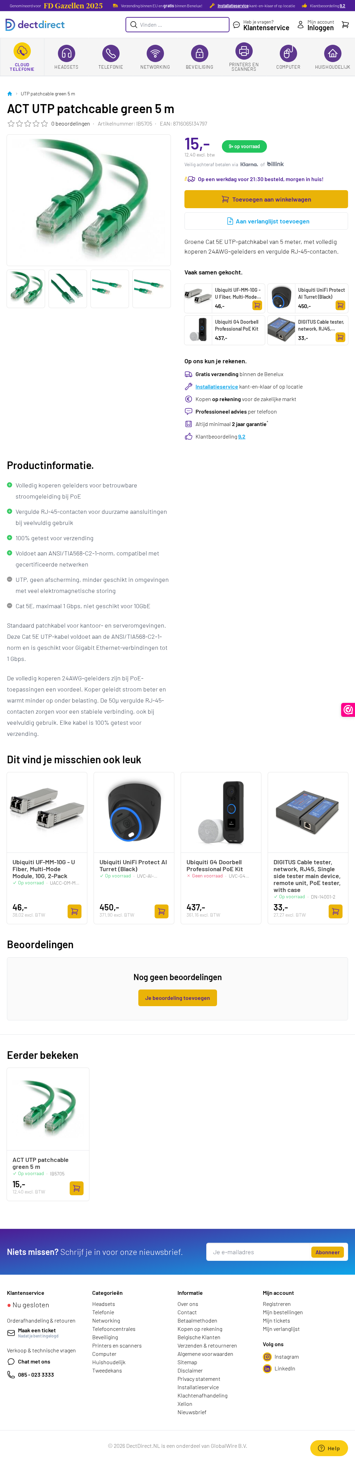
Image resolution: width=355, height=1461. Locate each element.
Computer (288, 67)
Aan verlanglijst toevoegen (273, 221)
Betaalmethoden (197, 1320)
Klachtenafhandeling (202, 1395)
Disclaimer (190, 1370)
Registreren (277, 1303)
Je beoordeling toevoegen (177, 997)
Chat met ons (34, 1361)
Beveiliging (200, 67)
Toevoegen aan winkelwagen (271, 199)
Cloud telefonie (22, 67)
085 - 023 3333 (36, 1374)
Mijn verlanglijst (281, 1328)
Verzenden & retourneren (207, 1345)
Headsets (66, 67)
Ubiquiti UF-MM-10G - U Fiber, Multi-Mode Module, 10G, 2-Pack (238, 297)
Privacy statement (199, 1378)
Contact (187, 1312)
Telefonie (110, 67)
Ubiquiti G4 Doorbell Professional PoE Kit (236, 325)
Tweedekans (107, 1370)
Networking (155, 67)
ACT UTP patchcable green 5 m (40, 1163)
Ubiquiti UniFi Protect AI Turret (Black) (321, 293)
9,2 (342, 5)
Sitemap (187, 1362)
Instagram (287, 1356)
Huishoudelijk (332, 67)
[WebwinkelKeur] (348, 709)
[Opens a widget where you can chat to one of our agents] (329, 1449)
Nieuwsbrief (192, 1412)
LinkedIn (285, 1368)
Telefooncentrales (114, 1328)
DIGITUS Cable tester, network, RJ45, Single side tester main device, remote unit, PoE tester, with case (321, 339)
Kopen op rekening (200, 1328)
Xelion (185, 1403)
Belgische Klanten (199, 1337)
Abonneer (327, 1252)
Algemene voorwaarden (205, 1353)
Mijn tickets (276, 1320)
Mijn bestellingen (283, 1312)
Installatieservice (233, 5)
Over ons (188, 1303)
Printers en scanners (244, 67)
